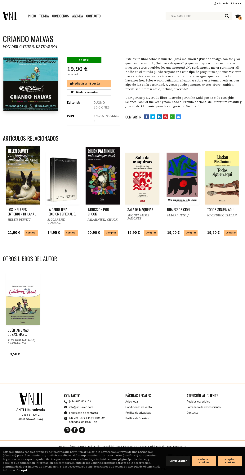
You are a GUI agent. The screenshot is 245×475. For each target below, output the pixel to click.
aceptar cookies (230, 460)
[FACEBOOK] (74, 430)
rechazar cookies (204, 460)
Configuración (178, 461)
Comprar (31, 232)
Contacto (192, 413)
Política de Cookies (137, 418)
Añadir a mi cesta (87, 83)
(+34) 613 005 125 (80, 401)
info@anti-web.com (81, 407)
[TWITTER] (82, 430)
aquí (24, 470)
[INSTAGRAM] (67, 430)
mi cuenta (222, 3)
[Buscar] (227, 16)
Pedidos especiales (198, 401)
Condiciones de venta (138, 407)
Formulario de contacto (83, 413)
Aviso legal (131, 401)
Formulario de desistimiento (204, 407)
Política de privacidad (138, 413)
